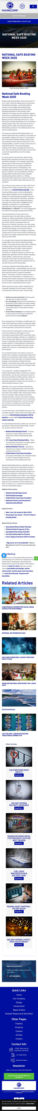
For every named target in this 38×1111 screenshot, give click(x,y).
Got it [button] (19, 1108)
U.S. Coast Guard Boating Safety (17, 440)
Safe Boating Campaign (21, 190)
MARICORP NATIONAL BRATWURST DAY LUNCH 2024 (19, 684)
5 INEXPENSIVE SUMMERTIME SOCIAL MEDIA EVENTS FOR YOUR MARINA (18, 608)
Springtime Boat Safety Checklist (18, 532)
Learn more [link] (30, 1103)
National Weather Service (15, 447)
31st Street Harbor (8, 709)
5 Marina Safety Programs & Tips (17, 529)
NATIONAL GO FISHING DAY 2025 (13, 633)
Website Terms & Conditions (28, 1091)
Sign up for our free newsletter (18, 543)
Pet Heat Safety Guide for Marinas (18, 534)
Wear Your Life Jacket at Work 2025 (19, 512)
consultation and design (15, 568)
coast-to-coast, (14, 566)
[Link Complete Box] (19, 763)
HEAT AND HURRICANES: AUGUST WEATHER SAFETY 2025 (18, 658)
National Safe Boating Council (16, 431)
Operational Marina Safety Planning (18, 527)
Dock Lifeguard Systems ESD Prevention (20, 537)
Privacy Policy (19, 1092)
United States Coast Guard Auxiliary (19, 453)
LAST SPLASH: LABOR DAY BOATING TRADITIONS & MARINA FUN (15, 734)
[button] (22, 6)
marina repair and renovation (22, 571)
